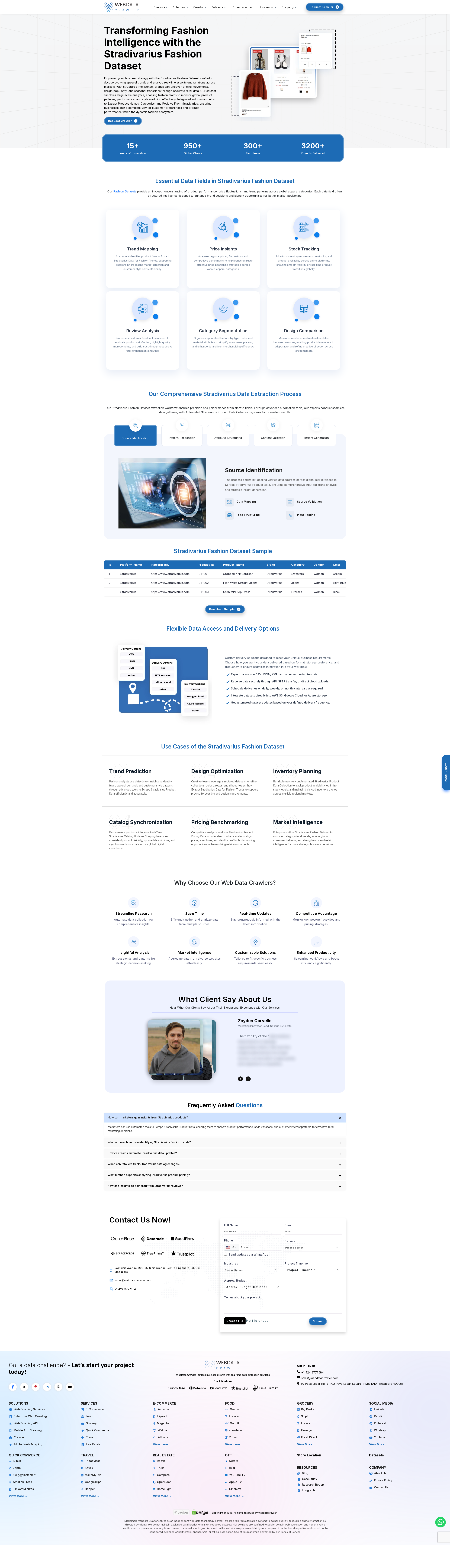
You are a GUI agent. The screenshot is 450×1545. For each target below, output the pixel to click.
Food (89, 1416)
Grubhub (235, 1409)
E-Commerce (95, 1409)
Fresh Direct (309, 1437)
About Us (380, 1473)
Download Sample (222, 609)
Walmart (163, 1430)
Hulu (232, 1468)
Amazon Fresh (22, 1482)
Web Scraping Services (29, 1409)
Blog (305, 1473)
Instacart (234, 1416)
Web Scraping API (26, 1423)
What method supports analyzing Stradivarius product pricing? (149, 1175)
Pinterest (380, 1423)
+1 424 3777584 (125, 1289)
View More (304, 1444)
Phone (228, 1240)
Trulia (160, 1468)
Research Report (313, 1484)
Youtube (379, 1437)
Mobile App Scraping (28, 1430)
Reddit (378, 1416)
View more (160, 1444)
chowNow (235, 1430)
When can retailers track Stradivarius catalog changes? (144, 1164)
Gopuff (234, 1423)
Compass (163, 1475)
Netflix (233, 1461)
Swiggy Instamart (24, 1475)
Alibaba (163, 1437)
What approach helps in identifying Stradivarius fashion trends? (149, 1142)
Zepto (17, 1468)
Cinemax (235, 1489)
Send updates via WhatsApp (248, 1254)
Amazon (163, 1409)
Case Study (309, 1479)
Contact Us (381, 1487)
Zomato (234, 1437)
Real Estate (93, 1444)
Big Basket (308, 1409)
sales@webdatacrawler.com (133, 1280)
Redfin (161, 1461)
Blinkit (17, 1461)
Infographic (309, 1490)
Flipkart (162, 1416)
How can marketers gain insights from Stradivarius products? (148, 1117)
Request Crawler (120, 120)
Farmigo (306, 1430)
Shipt (304, 1416)
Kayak (89, 1468)
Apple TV (235, 1482)
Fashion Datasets (124, 191)
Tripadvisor (92, 1461)
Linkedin (379, 1409)
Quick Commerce (97, 1430)
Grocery (91, 1423)
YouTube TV (237, 1475)
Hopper (90, 1489)
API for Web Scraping (28, 1444)
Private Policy (383, 1480)
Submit (318, 1321)
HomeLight (164, 1489)
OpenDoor (164, 1482)
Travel (90, 1437)
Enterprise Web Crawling (30, 1416)
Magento (163, 1423)
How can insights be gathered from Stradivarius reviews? (145, 1186)
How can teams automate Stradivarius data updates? (142, 1153)
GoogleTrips (93, 1482)
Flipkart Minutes (23, 1489)
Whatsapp (380, 1430)
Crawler (19, 1437)
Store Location (242, 7)
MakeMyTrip (93, 1475)
